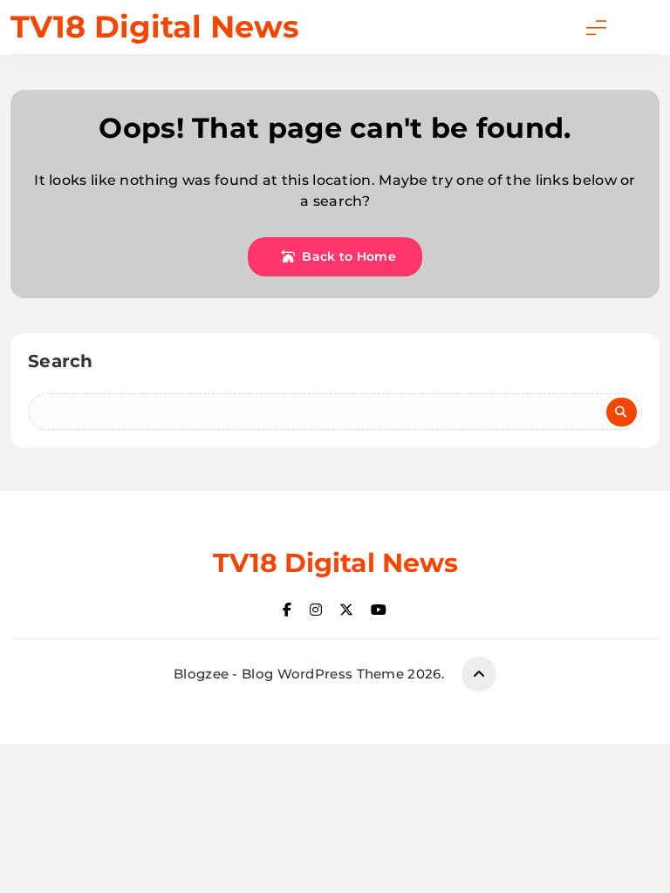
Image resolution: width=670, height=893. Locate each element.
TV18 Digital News (154, 26)
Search (60, 361)
